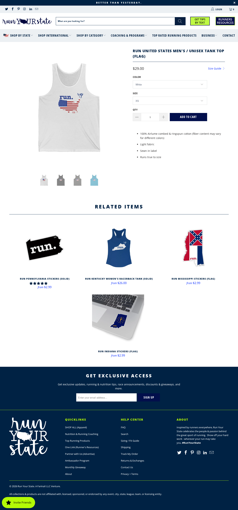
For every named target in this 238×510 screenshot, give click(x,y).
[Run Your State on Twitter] (6, 9)
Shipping (126, 447)
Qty (135, 109)
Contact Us (127, 467)
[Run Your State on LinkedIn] (30, 9)
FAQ (123, 427)
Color (137, 77)
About (68, 474)
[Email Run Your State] (36, 9)
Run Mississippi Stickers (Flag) (193, 248)
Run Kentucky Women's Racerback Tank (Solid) (119, 248)
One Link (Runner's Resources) (82, 447)
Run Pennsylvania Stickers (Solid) (44, 248)
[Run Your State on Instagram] (24, 9)
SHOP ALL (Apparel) (76, 427)
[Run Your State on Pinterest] (18, 9)
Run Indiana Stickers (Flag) (118, 320)
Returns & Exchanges (132, 460)
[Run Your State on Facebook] (12, 9)
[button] (38, 283)
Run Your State (26, 486)
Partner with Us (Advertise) (80, 454)
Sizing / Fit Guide (130, 440)
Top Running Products (77, 440)
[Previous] (15, 107)
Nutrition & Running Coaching (81, 434)
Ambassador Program (77, 460)
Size (135, 93)
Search (124, 434)
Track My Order (129, 454)
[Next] (122, 107)
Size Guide (215, 68)
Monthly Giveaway (75, 467)
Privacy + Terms (129, 474)
